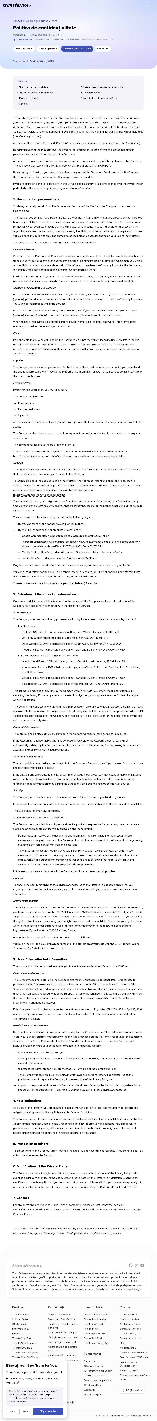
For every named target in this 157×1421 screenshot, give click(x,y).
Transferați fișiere (21, 1314)
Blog (122, 1343)
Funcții (15, 1333)
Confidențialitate (93, 1385)
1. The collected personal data (32, 87)
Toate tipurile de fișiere (96, 1314)
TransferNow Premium (24, 1343)
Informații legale (92, 1394)
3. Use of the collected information (35, 92)
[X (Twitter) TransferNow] (136, 1265)
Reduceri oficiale (21, 1328)
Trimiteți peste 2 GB (94, 1333)
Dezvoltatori (126, 1333)
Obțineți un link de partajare (62, 1332)
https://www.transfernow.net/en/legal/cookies (39, 494)
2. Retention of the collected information (102, 87)
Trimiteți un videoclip (95, 1319)
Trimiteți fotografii (93, 1324)
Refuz (12, 1411)
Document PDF (25, 39)
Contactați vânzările (130, 1328)
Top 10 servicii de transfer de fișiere (135, 1377)
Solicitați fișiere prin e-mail (62, 1342)
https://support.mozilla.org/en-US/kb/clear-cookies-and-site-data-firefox (81, 552)
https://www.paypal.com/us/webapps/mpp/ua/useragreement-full (87, 456)
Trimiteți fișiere (94, 1307)
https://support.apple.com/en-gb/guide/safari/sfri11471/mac (63, 558)
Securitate (89, 1361)
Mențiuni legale (24, 48)
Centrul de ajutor (129, 1314)
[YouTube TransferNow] (142, 1265)
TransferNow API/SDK (23, 1357)
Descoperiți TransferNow (61, 1319)
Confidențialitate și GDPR (77, 48)
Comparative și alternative (134, 1352)
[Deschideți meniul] (150, 5)
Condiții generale (48, 48)
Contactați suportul (130, 1324)
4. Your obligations (90, 92)
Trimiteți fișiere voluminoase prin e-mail (63, 1325)
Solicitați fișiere (20, 1319)
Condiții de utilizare (94, 1375)
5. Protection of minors (28, 98)
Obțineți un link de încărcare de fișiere (62, 1348)
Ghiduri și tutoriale (129, 1319)
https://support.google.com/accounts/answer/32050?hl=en (75, 536)
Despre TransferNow (59, 1314)
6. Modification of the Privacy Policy (99, 98)
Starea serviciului (129, 1338)
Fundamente (92, 1353)
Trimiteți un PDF (92, 1328)
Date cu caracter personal (97, 1380)
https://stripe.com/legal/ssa (28, 456)
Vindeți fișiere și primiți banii (63, 1337)
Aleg (25, 1411)
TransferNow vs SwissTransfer (128, 1363)
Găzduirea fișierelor (94, 1366)
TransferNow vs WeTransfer (134, 1357)
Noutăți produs (128, 1347)
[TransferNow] (17, 5)
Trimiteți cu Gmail (93, 1338)
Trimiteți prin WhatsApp (96, 1343)
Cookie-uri (102, 48)
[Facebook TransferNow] (130, 1265)
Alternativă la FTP (129, 1370)
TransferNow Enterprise (25, 1352)
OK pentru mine (47, 1411)
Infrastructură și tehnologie (98, 1370)
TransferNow (19, 61)
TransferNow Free (21, 1338)
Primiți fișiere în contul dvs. (62, 1355)
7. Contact (22, 103)
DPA (70, 184)
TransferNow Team (22, 1347)
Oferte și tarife (20, 1324)
